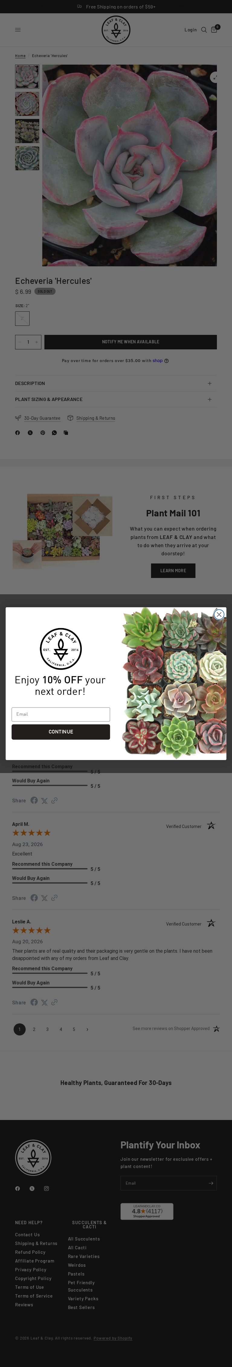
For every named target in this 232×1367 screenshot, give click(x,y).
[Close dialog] (219, 614)
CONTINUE (61, 731)
